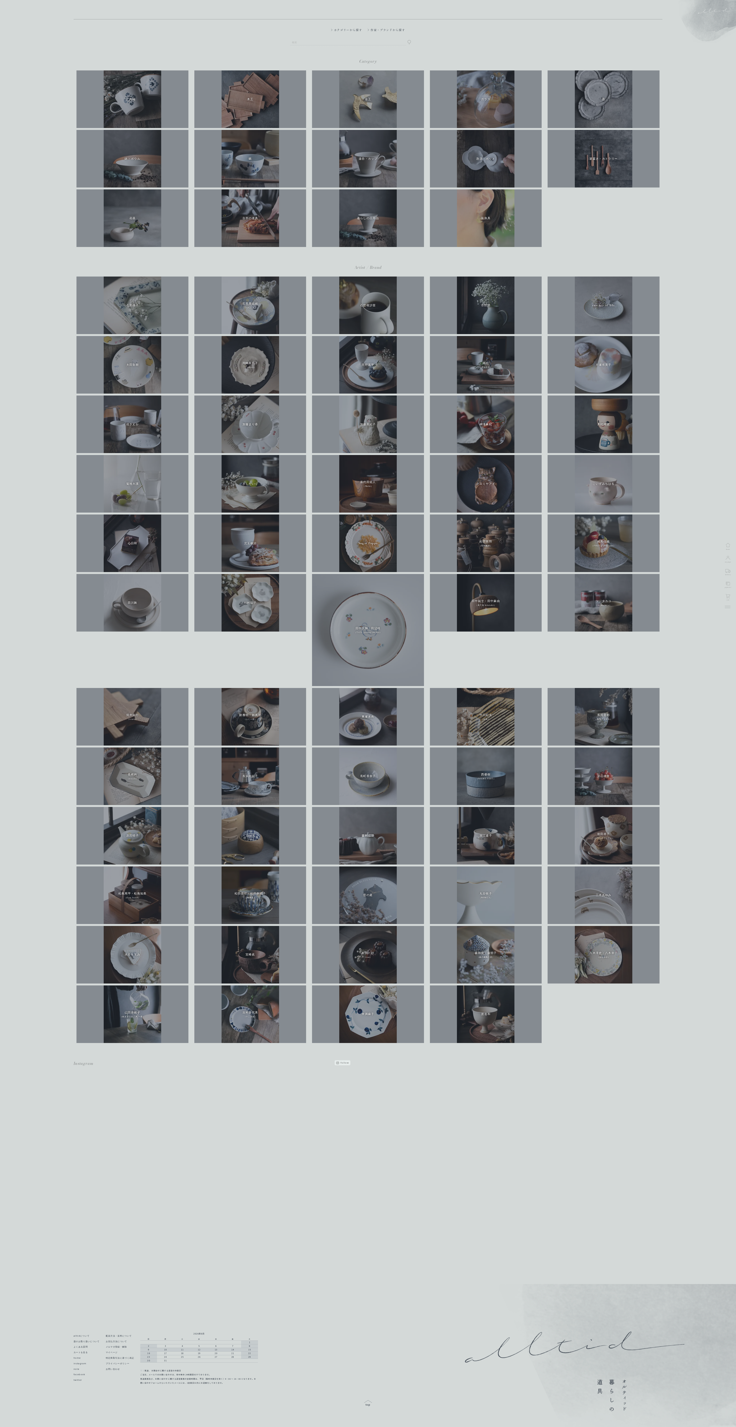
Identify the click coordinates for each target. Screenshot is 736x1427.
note (76, 1369)
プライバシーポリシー (117, 1363)
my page (728, 562)
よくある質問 (81, 1346)
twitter (78, 1380)
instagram (80, 1363)
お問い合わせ (113, 1369)
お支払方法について (116, 1341)
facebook (79, 1374)
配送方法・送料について (119, 1336)
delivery (728, 574)
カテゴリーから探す (348, 30)
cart (727, 600)
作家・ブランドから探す (387, 30)
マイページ (112, 1352)
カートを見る (81, 1352)
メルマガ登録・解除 (116, 1346)
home (77, 1358)
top (368, 1403)
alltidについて (82, 1336)
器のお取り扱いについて (87, 1341)
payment (728, 587)
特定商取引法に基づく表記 (120, 1358)
